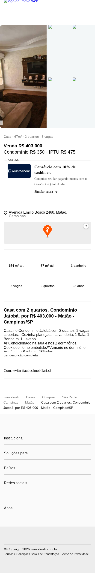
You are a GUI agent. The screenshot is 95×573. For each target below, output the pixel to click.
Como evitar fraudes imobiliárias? (27, 370)
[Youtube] (23, 494)
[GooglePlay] (49, 521)
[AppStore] (18, 521)
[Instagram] (15, 494)
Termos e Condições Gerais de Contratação (31, 554)
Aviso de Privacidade (75, 554)
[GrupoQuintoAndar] (47, 536)
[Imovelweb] (47, 428)
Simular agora (43, 191)
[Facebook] (8, 494)
